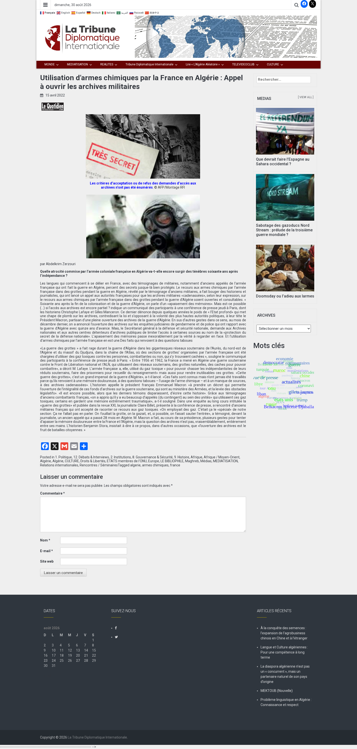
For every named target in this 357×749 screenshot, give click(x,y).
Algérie (45, 461)
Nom (45, 540)
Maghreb (192, 461)
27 (78, 660)
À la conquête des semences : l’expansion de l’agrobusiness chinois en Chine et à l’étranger (284, 633)
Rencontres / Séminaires (99, 465)
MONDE (49, 64)
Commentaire (52, 493)
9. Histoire (181, 457)
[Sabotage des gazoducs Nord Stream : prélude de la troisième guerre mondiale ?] (285, 197)
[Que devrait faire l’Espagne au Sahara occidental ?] (285, 131)
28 (86, 660)
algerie (135, 465)
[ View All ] (306, 97)
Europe (153, 461)
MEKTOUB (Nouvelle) (277, 691)
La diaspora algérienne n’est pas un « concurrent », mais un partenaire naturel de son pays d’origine (285, 674)
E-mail (46, 551)
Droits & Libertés (92, 461)
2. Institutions (120, 457)
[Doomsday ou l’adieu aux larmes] (285, 268)
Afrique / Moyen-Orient (221, 457)
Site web (46, 561)
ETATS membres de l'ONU (127, 461)
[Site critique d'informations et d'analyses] (226, 36)
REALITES (106, 64)
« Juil (47, 676)
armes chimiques (155, 465)
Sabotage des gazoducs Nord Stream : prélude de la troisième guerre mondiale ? (284, 230)
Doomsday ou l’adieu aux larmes (285, 296)
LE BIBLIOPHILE (172, 461)
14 (86, 650)
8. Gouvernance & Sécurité (152, 457)
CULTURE (273, 64)
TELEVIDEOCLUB (243, 64)
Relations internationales (59, 465)
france (175, 465)
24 (54, 660)
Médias (206, 461)
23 (46, 660)
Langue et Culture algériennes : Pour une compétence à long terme (284, 652)
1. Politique (63, 457)
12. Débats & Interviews (91, 457)
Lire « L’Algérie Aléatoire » (203, 64)
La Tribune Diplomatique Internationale (97, 737)
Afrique (196, 457)
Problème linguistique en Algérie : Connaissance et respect (286, 702)
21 (86, 655)
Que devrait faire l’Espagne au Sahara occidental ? (282, 161)
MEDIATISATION (77, 64)
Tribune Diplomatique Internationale (149, 64)
